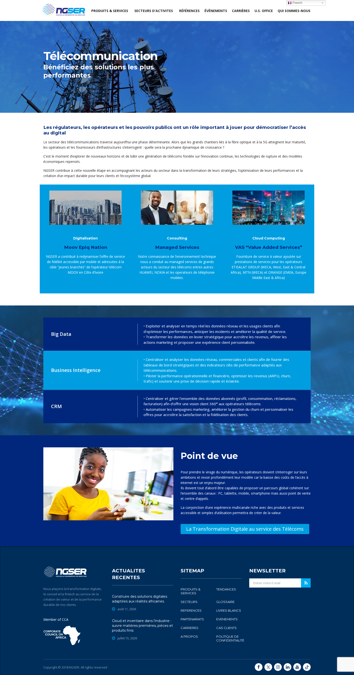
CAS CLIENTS (226, 628)
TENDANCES (226, 589)
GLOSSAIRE (225, 602)
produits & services (109, 10)
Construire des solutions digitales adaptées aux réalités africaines (139, 598)
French (297, 3)
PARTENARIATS (192, 619)
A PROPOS (189, 636)
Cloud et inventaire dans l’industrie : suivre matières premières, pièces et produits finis (142, 626)
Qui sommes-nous (294, 10)
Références (189, 10)
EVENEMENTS (227, 619)
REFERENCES (191, 610)
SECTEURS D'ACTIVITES (153, 10)
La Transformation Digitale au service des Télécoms (245, 529)
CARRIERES (189, 628)
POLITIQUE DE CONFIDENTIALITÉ (230, 638)
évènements (215, 10)
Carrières (241, 10)
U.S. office (264, 10)
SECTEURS (189, 602)
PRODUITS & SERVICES (190, 591)
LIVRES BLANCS (228, 610)
